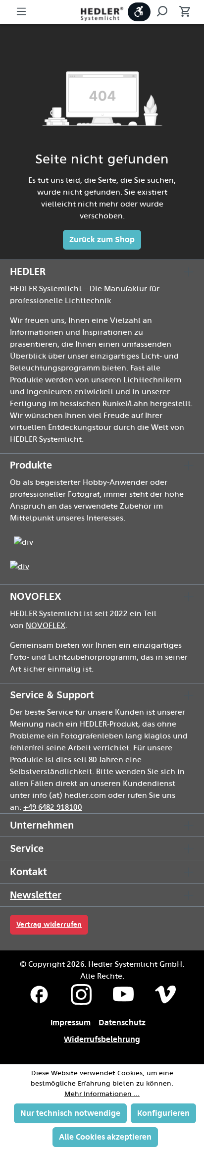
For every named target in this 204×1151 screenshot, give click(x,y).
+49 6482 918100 (52, 807)
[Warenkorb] (181, 11)
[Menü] (21, 11)
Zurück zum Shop (102, 239)
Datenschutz (122, 1022)
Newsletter (35, 895)
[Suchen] (162, 11)
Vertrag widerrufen (49, 924)
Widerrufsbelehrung (102, 1039)
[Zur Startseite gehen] (102, 13)
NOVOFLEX (45, 625)
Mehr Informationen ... (102, 1094)
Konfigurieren (163, 1113)
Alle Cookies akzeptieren (105, 1137)
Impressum (71, 1022)
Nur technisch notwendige (70, 1113)
